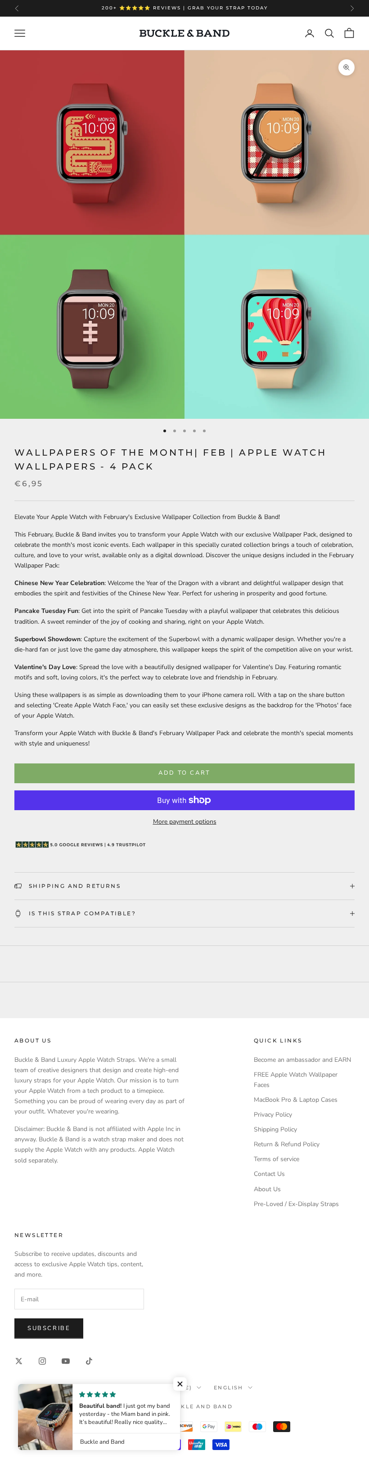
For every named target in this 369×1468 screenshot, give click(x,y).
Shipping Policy (275, 1129)
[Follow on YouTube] (65, 1361)
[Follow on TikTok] (89, 1361)
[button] (180, 1384)
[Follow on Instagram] (42, 1361)
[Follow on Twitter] (18, 1361)
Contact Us (269, 1174)
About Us (267, 1189)
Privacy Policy (273, 1114)
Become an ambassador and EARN (302, 1060)
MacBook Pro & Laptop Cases (296, 1099)
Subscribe (48, 1328)
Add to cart (184, 773)
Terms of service (276, 1159)
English (228, 1387)
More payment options (184, 821)
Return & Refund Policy (287, 1144)
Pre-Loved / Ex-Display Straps (296, 1204)
